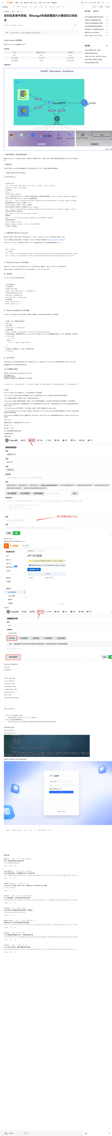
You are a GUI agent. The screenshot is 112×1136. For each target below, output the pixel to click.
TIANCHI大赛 (52, 7)
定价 (35, 2)
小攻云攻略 (6, 908)
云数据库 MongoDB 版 (17, 830)
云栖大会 (24, 908)
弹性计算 (22, 871)
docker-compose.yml (53, 240)
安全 (24, 883)
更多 (107, 46)
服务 (48, 2)
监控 (17, 896)
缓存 (17, 932)
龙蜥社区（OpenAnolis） (10, 883)
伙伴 (44, 2)
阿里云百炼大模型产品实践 (92, 62)
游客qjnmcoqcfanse (8, 920)
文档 (91, 2)
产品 (21, 2)
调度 (24, 932)
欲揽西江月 (6, 859)
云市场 (40, 2)
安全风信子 (6, 896)
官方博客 (41, 7)
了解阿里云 (54, 2)
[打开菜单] (2, 2)
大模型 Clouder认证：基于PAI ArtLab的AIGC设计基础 (96, 56)
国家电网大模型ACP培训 (91, 53)
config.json (62, 240)
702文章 (25, 1133)
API (35, 830)
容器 (25, 830)
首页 (14, 7)
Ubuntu (49, 830)
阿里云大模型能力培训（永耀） (93, 50)
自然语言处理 (28, 859)
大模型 (17, 2)
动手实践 (35, 7)
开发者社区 (5, 7)
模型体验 (19, 7)
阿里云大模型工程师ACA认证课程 (93, 59)
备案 (95, 2)
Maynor (11, 1133)
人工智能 (22, 859)
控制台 (98, 2)
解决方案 (26, 2)
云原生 (13, 11)
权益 (31, 2)
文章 (18, 11)
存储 (17, 859)
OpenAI (13, 158)
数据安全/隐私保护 (42, 830)
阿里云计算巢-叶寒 (8, 871)
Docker (30, 830)
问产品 (30, 7)
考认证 (46, 7)
